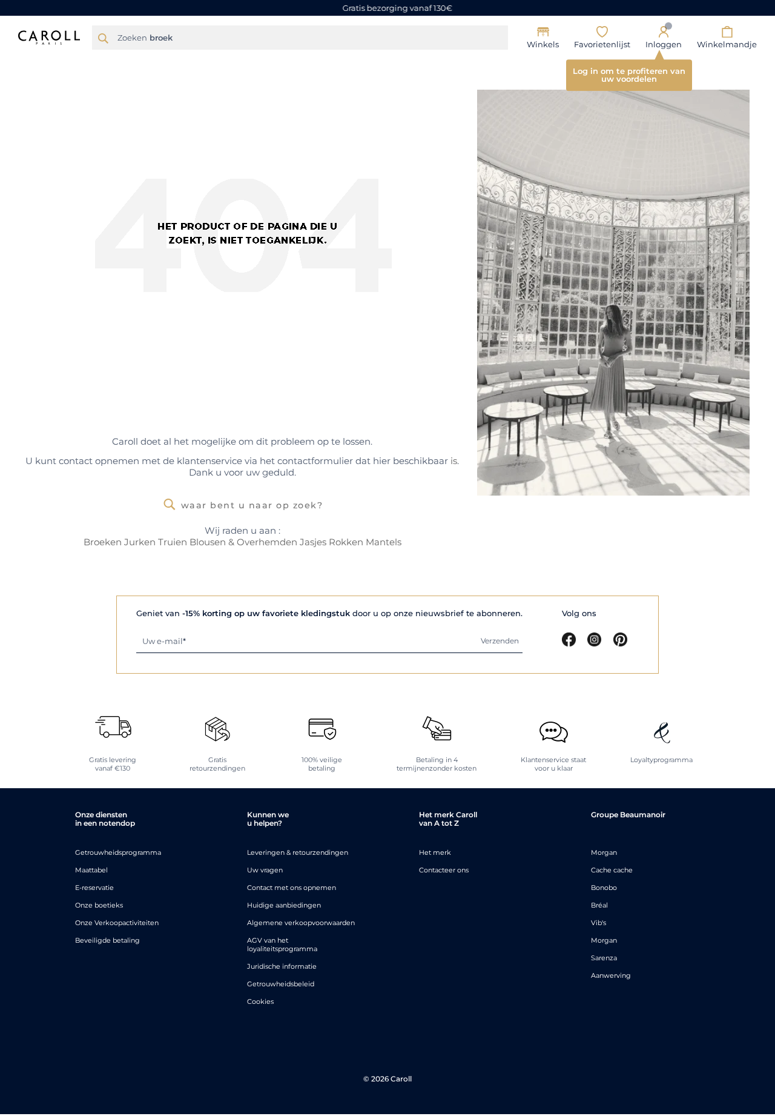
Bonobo (604, 887)
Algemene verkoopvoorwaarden (301, 922)
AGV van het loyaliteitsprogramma (282, 944)
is (453, 461)
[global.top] (763, 931)
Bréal (599, 905)
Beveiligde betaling (107, 940)
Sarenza (604, 958)
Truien (172, 542)
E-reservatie (94, 887)
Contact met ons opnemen (291, 887)
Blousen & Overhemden (245, 542)
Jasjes (313, 542)
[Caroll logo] (49, 36)
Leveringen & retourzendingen (297, 852)
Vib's (598, 922)
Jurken (140, 542)
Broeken (103, 542)
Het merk (435, 852)
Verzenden (500, 640)
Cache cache (612, 870)
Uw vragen (265, 870)
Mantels (383, 542)
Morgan (604, 852)
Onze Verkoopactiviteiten (117, 922)
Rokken (346, 542)
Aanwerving (611, 975)
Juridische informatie (282, 966)
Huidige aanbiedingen (284, 905)
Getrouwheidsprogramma (118, 852)
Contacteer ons (444, 870)
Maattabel (91, 870)
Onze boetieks (99, 905)
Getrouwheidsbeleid (280, 984)
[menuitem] (120, 64)
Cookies (260, 1001)
